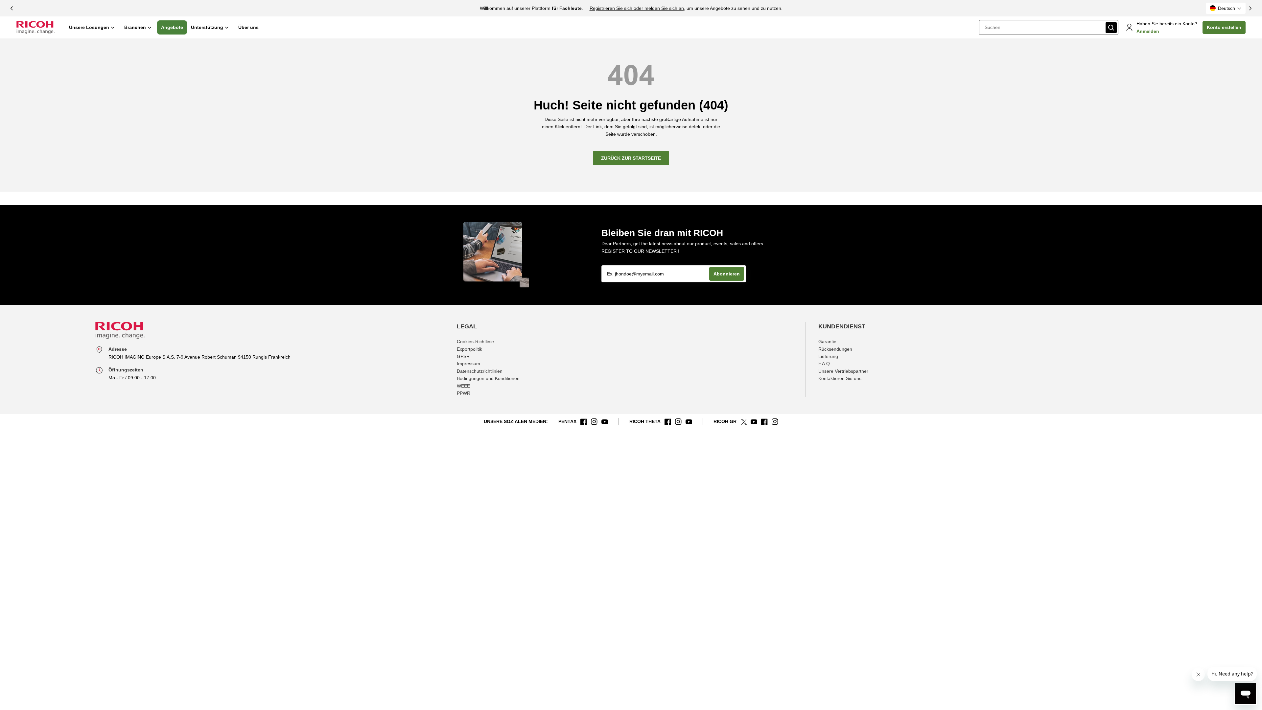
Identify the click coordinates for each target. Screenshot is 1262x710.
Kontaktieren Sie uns (839, 378)
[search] (1111, 27)
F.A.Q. (824, 363)
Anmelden (1147, 31)
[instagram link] (594, 421)
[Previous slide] (11, 8)
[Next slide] (1250, 8)
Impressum (468, 363)
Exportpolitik (469, 349)
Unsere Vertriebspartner (843, 371)
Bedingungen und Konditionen (488, 378)
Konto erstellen (1224, 27)
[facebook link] (583, 421)
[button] (1226, 8)
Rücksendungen (835, 349)
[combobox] (1041, 27)
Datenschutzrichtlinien (479, 371)
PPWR (463, 393)
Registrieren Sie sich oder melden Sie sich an (637, 8)
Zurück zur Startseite (631, 158)
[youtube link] (604, 421)
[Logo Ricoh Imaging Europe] (35, 27)
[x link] (743, 421)
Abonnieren (726, 273)
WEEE (463, 386)
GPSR (463, 356)
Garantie (827, 341)
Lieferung (828, 356)
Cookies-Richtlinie (475, 341)
